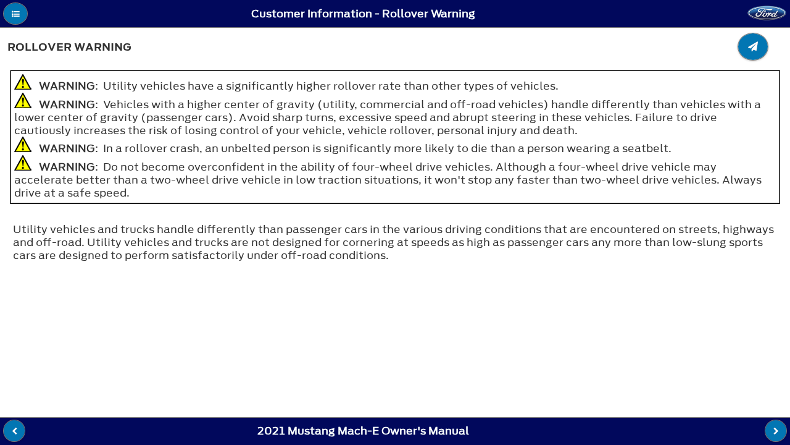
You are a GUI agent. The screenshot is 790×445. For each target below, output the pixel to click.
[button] (15, 13)
